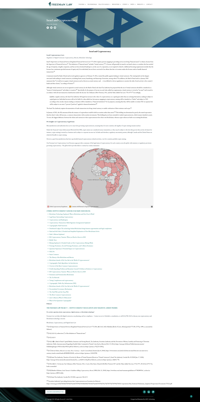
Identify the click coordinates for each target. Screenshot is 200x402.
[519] (49, 364)
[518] (49, 357)
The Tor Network (54, 277)
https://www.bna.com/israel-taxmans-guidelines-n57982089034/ (125, 370)
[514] (49, 333)
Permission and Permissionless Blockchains (61, 275)
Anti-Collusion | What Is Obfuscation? (60, 298)
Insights (140, 4)
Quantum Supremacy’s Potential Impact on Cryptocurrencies (67, 249)
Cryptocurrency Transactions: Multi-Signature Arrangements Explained (69, 223)
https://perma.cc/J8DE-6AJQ (55, 373)
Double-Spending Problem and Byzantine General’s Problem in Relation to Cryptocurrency (75, 269)
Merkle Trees (53, 240)
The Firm (81, 4)
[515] (49, 337)
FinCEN (79, 130)
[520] (49, 370)
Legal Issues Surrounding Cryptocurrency (61, 217)
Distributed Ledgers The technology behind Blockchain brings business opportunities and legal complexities (80, 228)
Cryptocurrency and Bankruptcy (58, 220)
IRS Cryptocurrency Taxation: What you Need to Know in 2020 (67, 237)
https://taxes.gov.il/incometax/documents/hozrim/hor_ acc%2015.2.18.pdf (68, 360)
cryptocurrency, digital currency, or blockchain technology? (78, 312)
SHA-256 (52, 251)
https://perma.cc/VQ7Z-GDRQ (94, 346)
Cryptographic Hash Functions (58, 225)
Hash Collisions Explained (56, 234)
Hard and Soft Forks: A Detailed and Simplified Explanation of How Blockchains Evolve (74, 231)
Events (125, 4)
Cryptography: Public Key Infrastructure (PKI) (62, 283)
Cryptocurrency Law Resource (66, 143)
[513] (49, 327)
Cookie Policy (68, 399)
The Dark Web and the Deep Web (59, 292)
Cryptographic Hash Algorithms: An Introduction (63, 263)
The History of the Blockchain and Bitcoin (61, 257)
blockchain (144, 117)
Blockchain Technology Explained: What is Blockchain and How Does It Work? (71, 214)
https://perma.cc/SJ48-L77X (111, 360)
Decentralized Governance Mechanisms (60, 289)
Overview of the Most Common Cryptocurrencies (63, 266)
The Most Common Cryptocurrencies (60, 295)
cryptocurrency (106, 97)
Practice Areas (104, 4)
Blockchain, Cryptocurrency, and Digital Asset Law (61, 323)
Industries (115, 4)
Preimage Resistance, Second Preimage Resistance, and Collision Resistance (71, 246)
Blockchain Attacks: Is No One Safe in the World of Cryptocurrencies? (69, 260)
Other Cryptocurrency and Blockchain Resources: (68, 211)
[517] (49, 350)
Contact (149, 4)
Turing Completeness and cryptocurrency (61, 280)
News (132, 4)
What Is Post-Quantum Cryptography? (60, 300)
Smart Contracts (54, 254)
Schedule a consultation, (112, 316)
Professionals (92, 4)
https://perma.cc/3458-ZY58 (89, 353)
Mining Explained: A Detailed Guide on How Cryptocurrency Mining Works (71, 243)
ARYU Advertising (150, 399)
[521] (49, 377)
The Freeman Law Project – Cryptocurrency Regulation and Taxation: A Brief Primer (82, 308)
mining (118, 99)
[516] (49, 341)
